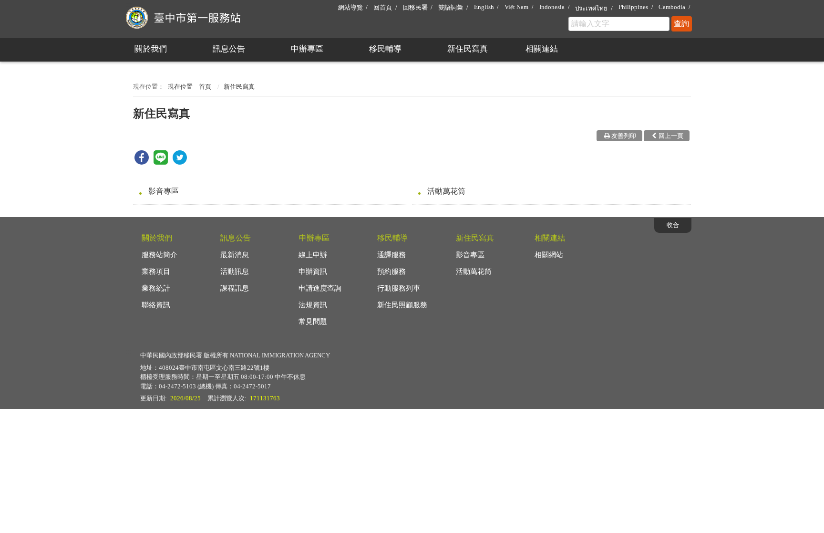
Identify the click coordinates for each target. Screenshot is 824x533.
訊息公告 (229, 48)
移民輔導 (385, 48)
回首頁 (382, 7)
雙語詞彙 (450, 7)
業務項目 (156, 271)
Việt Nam (516, 6)
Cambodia (672, 6)
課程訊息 (234, 288)
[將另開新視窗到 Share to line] (161, 162)
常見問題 (313, 321)
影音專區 (163, 191)
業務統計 (156, 288)
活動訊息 (234, 271)
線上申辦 (313, 255)
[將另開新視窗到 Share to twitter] (180, 162)
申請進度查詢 (320, 288)
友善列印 (623, 135)
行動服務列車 (398, 288)
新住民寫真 (467, 48)
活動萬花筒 (446, 191)
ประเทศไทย (591, 8)
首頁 (205, 86)
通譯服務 (391, 255)
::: (129, 4)
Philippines (633, 6)
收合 (673, 225)
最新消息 (234, 255)
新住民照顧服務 (402, 305)
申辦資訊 (313, 271)
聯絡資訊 (156, 305)
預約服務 (391, 271)
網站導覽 (350, 7)
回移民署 (415, 7)
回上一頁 (671, 135)
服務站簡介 (159, 255)
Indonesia (552, 6)
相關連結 (541, 48)
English (484, 6)
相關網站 (549, 255)
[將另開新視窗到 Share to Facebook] (141, 162)
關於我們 (150, 48)
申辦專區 (307, 48)
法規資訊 (313, 305)
